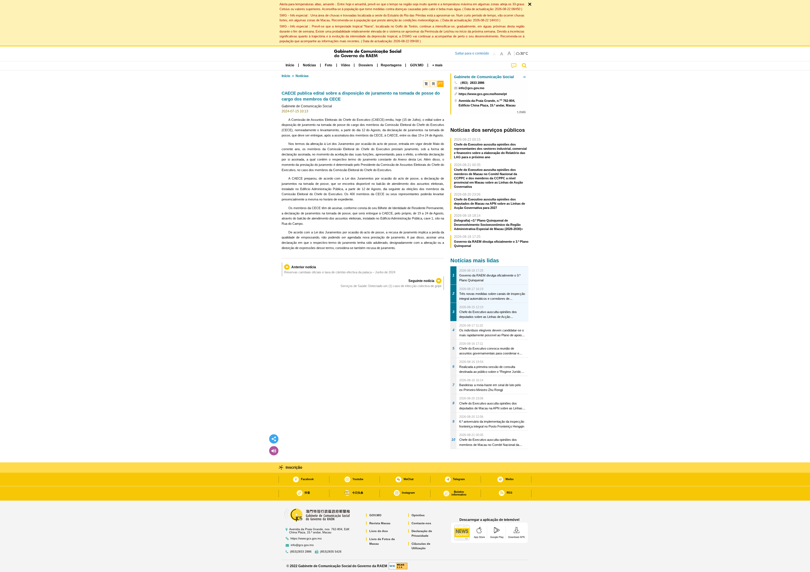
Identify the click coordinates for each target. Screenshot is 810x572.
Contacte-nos (421, 523)
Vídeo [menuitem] (345, 65)
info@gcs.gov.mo (302, 545)
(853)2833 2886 (301, 551)
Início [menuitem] (290, 65)
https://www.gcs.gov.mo (306, 538)
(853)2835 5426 (331, 551)
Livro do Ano (378, 531)
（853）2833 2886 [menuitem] (471, 82)
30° (524, 53)
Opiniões (418, 515)
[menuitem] (309, 65)
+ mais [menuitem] (521, 111)
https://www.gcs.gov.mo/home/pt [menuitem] (483, 94)
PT (440, 84)
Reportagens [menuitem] (391, 65)
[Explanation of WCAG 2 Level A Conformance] (398, 566)
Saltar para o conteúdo (472, 53)
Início (286, 76)
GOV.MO (375, 515)
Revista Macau (379, 523)
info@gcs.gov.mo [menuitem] (471, 88)
